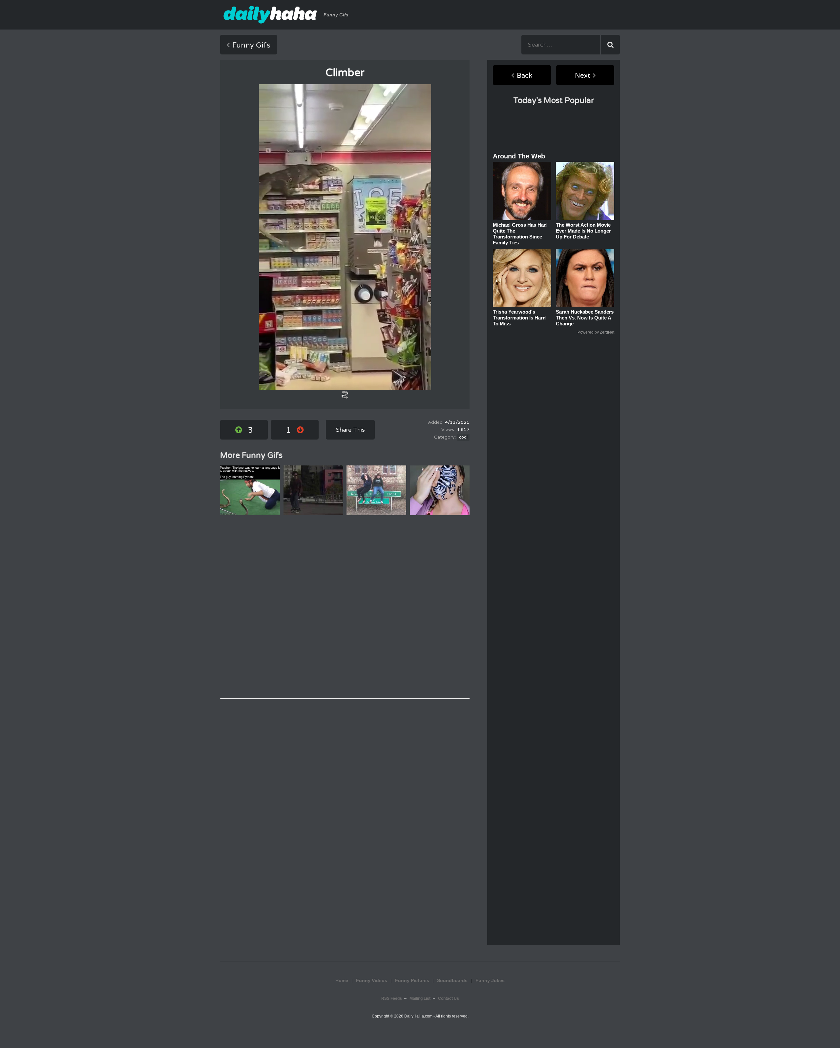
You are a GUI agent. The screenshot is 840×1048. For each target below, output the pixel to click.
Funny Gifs (251, 45)
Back (524, 76)
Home (341, 980)
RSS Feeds (391, 998)
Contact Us (448, 998)
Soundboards (452, 980)
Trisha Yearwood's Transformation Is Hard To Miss (519, 317)
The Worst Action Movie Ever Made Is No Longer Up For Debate (583, 230)
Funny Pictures (412, 980)
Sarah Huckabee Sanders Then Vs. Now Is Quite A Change (585, 317)
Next (582, 76)
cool (463, 437)
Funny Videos (371, 980)
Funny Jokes (490, 980)
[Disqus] (345, 607)
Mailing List (420, 998)
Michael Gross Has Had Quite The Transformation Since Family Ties (520, 233)
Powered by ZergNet (596, 332)
